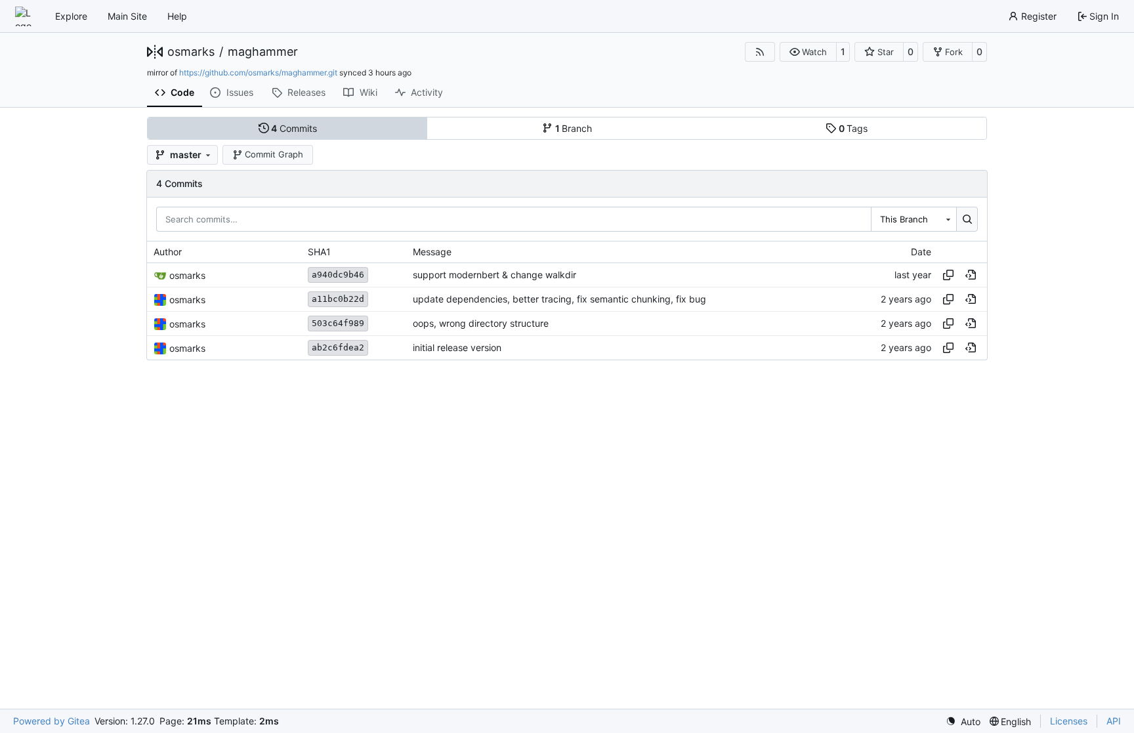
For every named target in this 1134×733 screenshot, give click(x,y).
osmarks (191, 51)
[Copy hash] (948, 275)
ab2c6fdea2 (338, 347)
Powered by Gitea (51, 720)
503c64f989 (338, 323)
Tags (853, 128)
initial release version (457, 348)
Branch (574, 128)
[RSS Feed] (760, 52)
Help (177, 16)
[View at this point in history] (970, 275)
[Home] (25, 16)
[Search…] (967, 219)
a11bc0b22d (338, 299)
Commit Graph (274, 154)
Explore (71, 16)
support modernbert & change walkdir (494, 275)
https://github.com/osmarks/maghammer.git (258, 72)
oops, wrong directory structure (481, 323)
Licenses (1068, 720)
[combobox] (913, 219)
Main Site (127, 16)
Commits (294, 128)
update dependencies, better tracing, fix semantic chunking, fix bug (559, 299)
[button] (808, 52)
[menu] (963, 721)
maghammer (263, 51)
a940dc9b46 (338, 275)
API (1113, 720)
